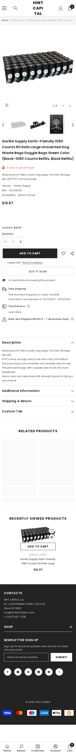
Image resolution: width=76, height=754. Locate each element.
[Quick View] (52, 537)
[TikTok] (38, 672)
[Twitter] (59, 672)
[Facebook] (7, 672)
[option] (38, 67)
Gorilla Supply (22, 185)
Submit (61, 657)
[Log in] (60, 8)
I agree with (14, 262)
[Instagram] (18, 672)
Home (5, 20)
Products (17, 20)
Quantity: (8, 233)
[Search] (15, 8)
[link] (19, 494)
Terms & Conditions (32, 262)
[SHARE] (71, 253)
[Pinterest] (28, 672)
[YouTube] (49, 672)
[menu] (4, 8)
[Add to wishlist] (63, 253)
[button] (63, 105)
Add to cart (29, 253)
